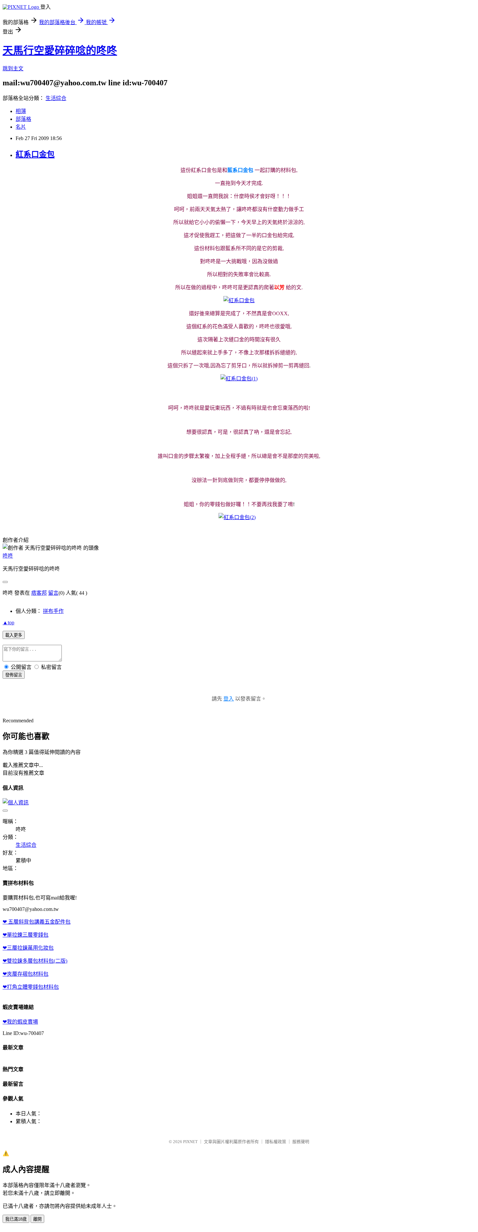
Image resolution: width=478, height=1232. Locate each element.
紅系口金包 (35, 154)
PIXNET (190, 1141)
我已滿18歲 (16, 1219)
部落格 (23, 119)
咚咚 (8, 556)
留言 (53, 593)
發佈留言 (13, 675)
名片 (21, 127)
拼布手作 (53, 611)
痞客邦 (39, 593)
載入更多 (13, 635)
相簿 (21, 111)
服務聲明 (300, 1141)
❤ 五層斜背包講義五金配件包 (37, 922)
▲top (8, 622)
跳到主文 (13, 68)
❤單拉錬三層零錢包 (25, 935)
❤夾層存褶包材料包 (25, 974)
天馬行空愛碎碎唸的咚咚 (60, 50)
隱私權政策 (275, 1141)
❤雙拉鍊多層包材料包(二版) (35, 961)
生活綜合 (56, 98)
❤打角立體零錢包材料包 (31, 987)
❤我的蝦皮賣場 (20, 1022)
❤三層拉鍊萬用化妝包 (28, 948)
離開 (37, 1219)
